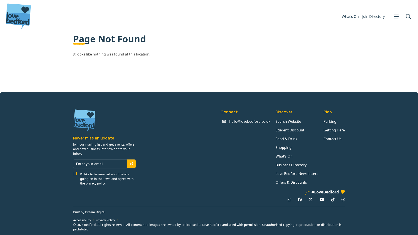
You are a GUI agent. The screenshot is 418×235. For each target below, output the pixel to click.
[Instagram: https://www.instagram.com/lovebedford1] (289, 199)
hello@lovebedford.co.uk (249, 121)
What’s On (350, 16)
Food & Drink (286, 138)
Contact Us (333, 138)
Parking (330, 121)
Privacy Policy (105, 220)
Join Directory (373, 16)
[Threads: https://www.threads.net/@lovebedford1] (343, 199)
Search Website (288, 121)
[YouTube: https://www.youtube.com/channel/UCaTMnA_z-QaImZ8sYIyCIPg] (322, 199)
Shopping (284, 147)
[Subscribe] (131, 163)
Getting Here (334, 130)
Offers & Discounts (291, 182)
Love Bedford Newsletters (297, 173)
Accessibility (82, 220)
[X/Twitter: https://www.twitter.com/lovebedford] (311, 199)
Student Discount (290, 130)
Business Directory (291, 165)
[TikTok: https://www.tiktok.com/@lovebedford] (333, 199)
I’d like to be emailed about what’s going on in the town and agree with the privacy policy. (107, 178)
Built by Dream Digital (89, 212)
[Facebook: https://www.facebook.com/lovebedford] (300, 199)
